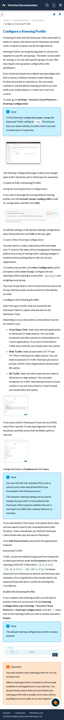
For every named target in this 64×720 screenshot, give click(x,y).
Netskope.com (36, 712)
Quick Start (37, 20)
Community (20, 712)
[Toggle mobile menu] (60, 5)
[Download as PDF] (60, 14)
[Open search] (47, 5)
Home (6, 20)
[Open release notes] (54, 5)
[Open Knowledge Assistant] (55, 702)
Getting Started (20, 20)
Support (7, 712)
